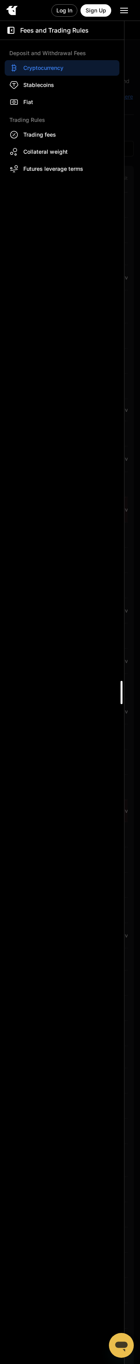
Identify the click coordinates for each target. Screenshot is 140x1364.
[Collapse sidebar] (11, 30)
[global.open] (124, 10)
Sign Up (96, 10)
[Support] (121, 1345)
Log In (64, 10)
